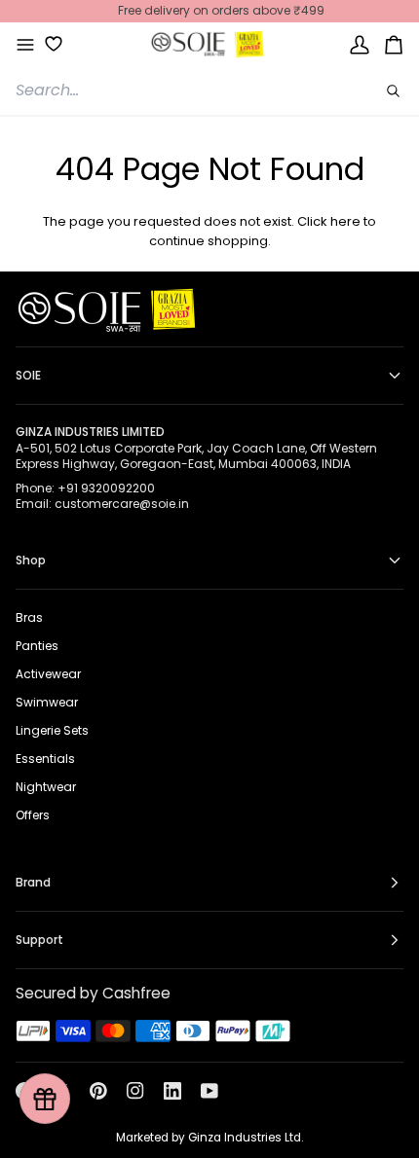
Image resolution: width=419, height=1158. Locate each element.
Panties (37, 645)
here (345, 221)
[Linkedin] (172, 1091)
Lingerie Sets (52, 730)
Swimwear (47, 702)
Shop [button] (31, 560)
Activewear (48, 674)
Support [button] (39, 939)
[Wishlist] (46, 43)
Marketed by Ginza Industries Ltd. (209, 1137)
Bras (29, 617)
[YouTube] (209, 1091)
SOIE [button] (28, 375)
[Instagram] (135, 1091)
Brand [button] (33, 882)
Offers (33, 815)
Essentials (45, 758)
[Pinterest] (98, 1091)
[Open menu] (25, 44)
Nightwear (46, 786)
